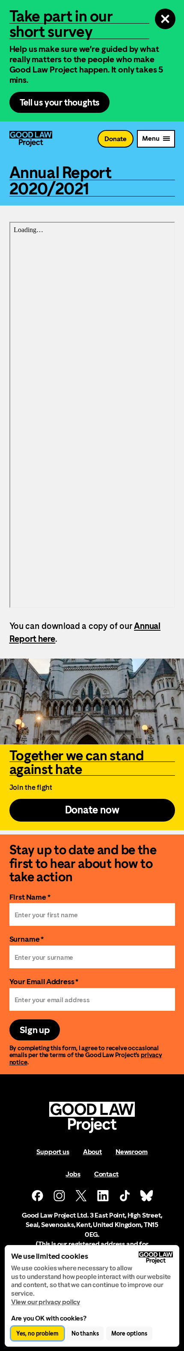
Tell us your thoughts (60, 102)
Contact (106, 1174)
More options (129, 1333)
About (92, 1152)
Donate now (92, 810)
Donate (115, 139)
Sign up (35, 1030)
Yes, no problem (37, 1333)
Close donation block (165, 18)
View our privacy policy (45, 1302)
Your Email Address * (44, 981)
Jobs (72, 1174)
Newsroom (132, 1152)
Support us (52, 1152)
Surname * (26, 938)
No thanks (85, 1333)
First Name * (29, 896)
